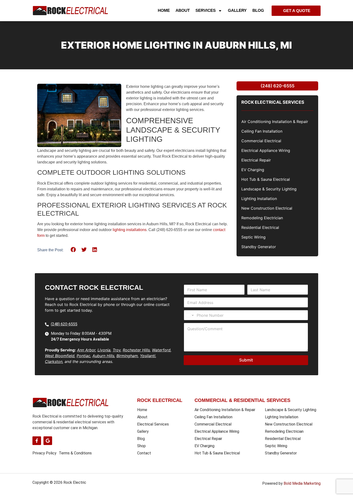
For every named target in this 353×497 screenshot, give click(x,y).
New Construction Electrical (266, 208)
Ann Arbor (86, 350)
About (183, 10)
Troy (117, 350)
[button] (73, 249)
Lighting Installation (259, 198)
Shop (141, 446)
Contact (144, 453)
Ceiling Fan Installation (261, 131)
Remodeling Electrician (262, 217)
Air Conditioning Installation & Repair (274, 121)
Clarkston (53, 361)
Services (205, 10)
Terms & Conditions (75, 453)
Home (164, 10)
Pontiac (83, 355)
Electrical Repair (256, 160)
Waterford (161, 350)
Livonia (103, 350)
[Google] (47, 440)
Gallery (237, 10)
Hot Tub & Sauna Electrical (265, 179)
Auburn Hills (103, 355)
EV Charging (252, 169)
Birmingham (127, 355)
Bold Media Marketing (302, 483)
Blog (258, 10)
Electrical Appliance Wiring (265, 150)
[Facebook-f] (36, 440)
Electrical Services (153, 424)
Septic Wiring (253, 237)
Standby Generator (258, 246)
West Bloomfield (59, 355)
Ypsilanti (147, 355)
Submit (246, 360)
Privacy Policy (44, 453)
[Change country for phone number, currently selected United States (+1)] (189, 315)
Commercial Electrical (261, 140)
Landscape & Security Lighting (269, 189)
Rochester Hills (136, 350)
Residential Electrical (260, 227)
